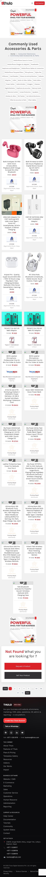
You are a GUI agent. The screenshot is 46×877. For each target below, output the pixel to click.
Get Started (39, 3)
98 (23, 693)
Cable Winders (20, 84)
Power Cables (10, 84)
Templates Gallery (10, 756)
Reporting (7, 806)
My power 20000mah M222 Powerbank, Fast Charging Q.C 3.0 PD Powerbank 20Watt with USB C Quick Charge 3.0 (12, 433)
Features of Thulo (10, 749)
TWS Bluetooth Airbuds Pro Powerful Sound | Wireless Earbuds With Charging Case (23, 591)
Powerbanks (35, 64)
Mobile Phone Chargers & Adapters (18, 64)
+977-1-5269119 (12, 854)
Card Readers (14, 76)
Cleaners (37, 84)
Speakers (35, 92)
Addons (6, 763)
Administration (9, 803)
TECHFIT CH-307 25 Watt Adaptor (11, 329)
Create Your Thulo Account (15, 720)
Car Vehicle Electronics (33, 96)
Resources (7, 759)
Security (6, 873)
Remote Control (13, 92)
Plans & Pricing (9, 752)
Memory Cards (36, 88)
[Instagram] (11, 732)
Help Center (8, 816)
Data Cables (37, 80)
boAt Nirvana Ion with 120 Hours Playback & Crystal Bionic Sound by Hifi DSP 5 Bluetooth (34, 166)
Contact (6, 833)
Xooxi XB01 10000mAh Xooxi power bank (34, 391)
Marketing (7, 786)
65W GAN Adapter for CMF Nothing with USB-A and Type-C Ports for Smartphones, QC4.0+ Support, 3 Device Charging (11, 223)
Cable (14, 80)
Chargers (30, 84)
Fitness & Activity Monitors (28, 76)
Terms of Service (21, 871)
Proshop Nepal (11, 417)
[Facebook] (5, 732)
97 (18, 693)
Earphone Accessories (23, 88)
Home (13, 54)
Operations (7, 796)
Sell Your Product (23, 675)
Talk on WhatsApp (11, 726)
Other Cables (32, 100)
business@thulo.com (32, 737)
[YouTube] (22, 732)
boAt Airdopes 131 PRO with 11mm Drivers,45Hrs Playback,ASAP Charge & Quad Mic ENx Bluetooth (11, 167)
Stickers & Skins (11, 96)
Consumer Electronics (26, 54)
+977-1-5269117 (12, 847)
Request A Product (23, 666)
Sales (5, 789)
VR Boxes (5, 76)
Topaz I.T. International (12, 345)
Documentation (9, 819)
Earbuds (41, 76)
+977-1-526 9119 (12, 737)
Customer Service (10, 793)
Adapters (8, 80)
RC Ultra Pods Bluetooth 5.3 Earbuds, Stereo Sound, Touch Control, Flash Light (34, 278)
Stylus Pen (38, 72)
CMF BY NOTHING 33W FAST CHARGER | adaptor (34, 219)
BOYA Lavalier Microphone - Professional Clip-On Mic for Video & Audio (12, 359)
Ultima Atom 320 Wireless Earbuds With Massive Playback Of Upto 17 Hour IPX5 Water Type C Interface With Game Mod (34, 511)
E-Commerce (8, 782)
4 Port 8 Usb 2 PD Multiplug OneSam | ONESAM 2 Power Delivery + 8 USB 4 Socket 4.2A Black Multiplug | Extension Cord (11, 396)
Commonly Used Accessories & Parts (24, 56)
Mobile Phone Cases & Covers (23, 60)
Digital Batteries (10, 88)
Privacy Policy (7, 871)
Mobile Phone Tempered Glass (14, 72)
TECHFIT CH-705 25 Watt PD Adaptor (34, 329)
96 (41, 688)
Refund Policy (34, 871)
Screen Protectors (25, 92)
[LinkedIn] (17, 732)
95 (36, 688)
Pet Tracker (21, 96)
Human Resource (10, 800)
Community (8, 826)
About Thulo (8, 746)
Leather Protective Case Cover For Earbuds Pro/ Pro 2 (12, 466)
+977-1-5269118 (12, 850)
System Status (9, 830)
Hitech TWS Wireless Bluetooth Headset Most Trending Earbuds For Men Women (34, 550)
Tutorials (6, 823)
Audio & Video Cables (25, 80)
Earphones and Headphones (11, 68)
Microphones (29, 72)
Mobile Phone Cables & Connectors (33, 68)
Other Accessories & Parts (18, 100)
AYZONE (11, 186)
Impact (6, 770)
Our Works (7, 766)
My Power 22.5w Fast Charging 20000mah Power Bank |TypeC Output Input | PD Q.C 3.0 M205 (34, 432)
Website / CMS (9, 779)
